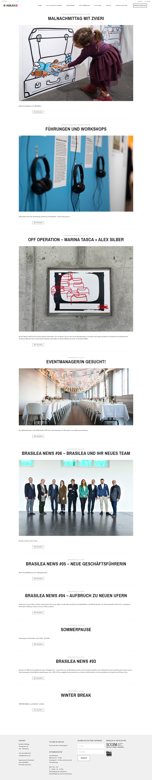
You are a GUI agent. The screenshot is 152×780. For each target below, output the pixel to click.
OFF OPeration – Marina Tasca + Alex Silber (76, 239)
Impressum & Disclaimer (26, 760)
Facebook (52, 745)
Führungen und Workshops (76, 129)
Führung (64, 14)
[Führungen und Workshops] (76, 174)
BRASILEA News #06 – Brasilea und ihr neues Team (76, 453)
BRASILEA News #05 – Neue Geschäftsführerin (76, 564)
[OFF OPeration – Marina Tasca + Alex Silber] (76, 289)
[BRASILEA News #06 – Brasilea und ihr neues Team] (76, 498)
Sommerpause (76, 629)
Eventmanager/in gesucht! (76, 362)
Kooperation (67, 235)
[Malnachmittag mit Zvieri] (76, 63)
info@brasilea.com (25, 755)
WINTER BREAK (76, 695)
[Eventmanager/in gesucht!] (76, 396)
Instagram (64, 745)
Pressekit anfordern (25, 764)
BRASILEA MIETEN (140, 5)
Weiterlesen (38, 112)
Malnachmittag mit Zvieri (76, 18)
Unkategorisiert (72, 14)
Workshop (81, 14)
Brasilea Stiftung (24, 744)
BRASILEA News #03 (76, 661)
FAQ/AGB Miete (24, 762)
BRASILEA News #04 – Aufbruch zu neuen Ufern (76, 595)
